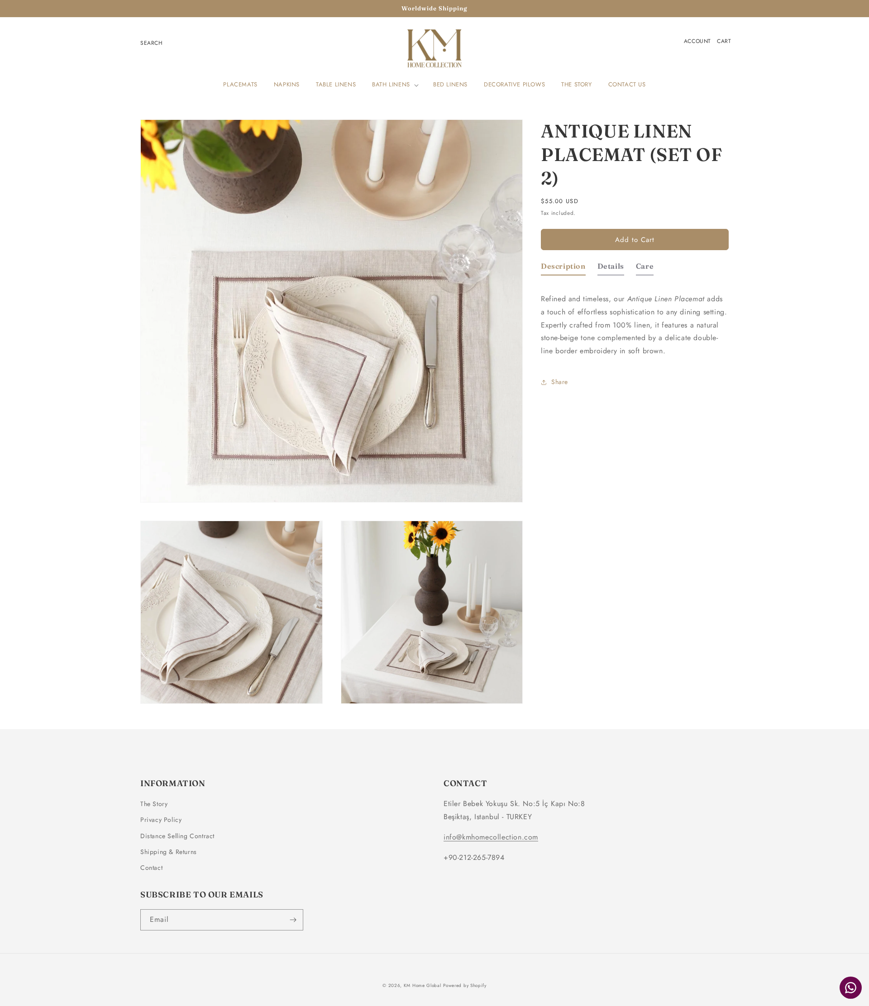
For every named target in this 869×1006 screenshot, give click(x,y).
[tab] (563, 268)
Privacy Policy (160, 819)
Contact (151, 867)
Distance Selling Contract (177, 835)
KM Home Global (422, 985)
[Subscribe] (293, 919)
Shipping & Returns (168, 851)
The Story (153, 803)
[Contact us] (851, 988)
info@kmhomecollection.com (491, 837)
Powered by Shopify (465, 985)
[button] (394, 85)
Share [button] (559, 381)
